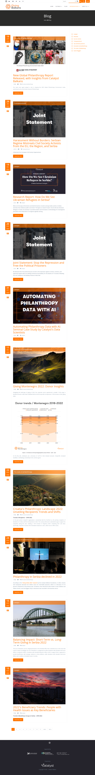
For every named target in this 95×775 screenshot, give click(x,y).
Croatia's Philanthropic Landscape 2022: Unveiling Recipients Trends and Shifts (38, 510)
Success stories (77, 39)
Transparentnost (20, 103)
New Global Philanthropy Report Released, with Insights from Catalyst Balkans (36, 78)
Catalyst (16, 166)
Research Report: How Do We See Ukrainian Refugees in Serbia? (34, 198)
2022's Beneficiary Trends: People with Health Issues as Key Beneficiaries (37, 708)
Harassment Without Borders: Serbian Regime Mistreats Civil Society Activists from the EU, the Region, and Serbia (37, 143)
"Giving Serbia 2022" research (29, 583)
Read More (17, 93)
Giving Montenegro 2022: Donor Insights (38, 386)
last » (50, 729)
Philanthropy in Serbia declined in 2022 (37, 576)
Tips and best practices (79, 43)
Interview (76, 36)
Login (88, 1)
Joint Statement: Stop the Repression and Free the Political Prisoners (38, 264)
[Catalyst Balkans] (13, 1)
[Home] (13, 6)
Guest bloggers (77, 50)
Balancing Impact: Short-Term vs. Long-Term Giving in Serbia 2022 (37, 641)
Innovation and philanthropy (80, 46)
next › (44, 729)
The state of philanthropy (23, 38)
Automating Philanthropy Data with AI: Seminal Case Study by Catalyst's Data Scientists (37, 329)
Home (45, 20)
